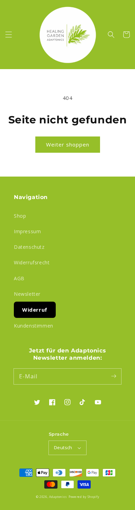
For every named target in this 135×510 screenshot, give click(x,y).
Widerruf (34, 309)
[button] (8, 34)
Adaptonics (58, 497)
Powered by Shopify (84, 497)
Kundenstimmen (33, 325)
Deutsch (63, 447)
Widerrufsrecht (32, 262)
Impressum (27, 231)
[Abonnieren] (113, 376)
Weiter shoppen (67, 144)
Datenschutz (29, 247)
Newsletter (27, 294)
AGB (19, 278)
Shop (20, 215)
